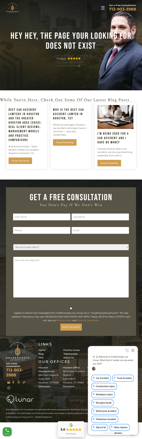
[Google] (8, 382)
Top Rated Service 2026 (70, 62)
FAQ (40, 357)
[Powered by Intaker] (118, 433)
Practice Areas (71, 350)
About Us (68, 357)
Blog (41, 354)
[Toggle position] (127, 350)
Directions (44, 386)
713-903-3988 (122, 9)
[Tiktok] (24, 382)
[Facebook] (13, 382)
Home (41, 350)
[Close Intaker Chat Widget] (133, 350)
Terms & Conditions (88, 320)
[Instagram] (8, 388)
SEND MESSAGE (71, 327)
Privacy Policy (64, 320)
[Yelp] (18, 382)
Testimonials (70, 354)
